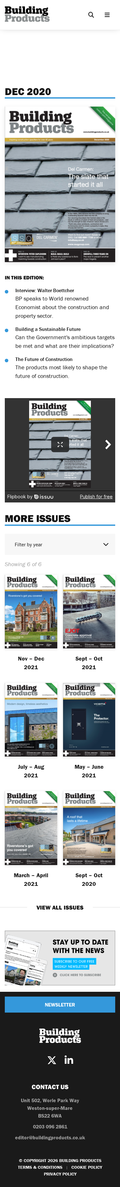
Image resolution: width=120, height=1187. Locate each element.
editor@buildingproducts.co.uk (50, 1137)
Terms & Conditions (40, 1167)
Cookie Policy (86, 1167)
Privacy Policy (60, 1174)
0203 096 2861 (50, 1126)
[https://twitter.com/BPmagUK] (52, 1060)
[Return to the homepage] (27, 14)
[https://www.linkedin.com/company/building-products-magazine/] (69, 1060)
